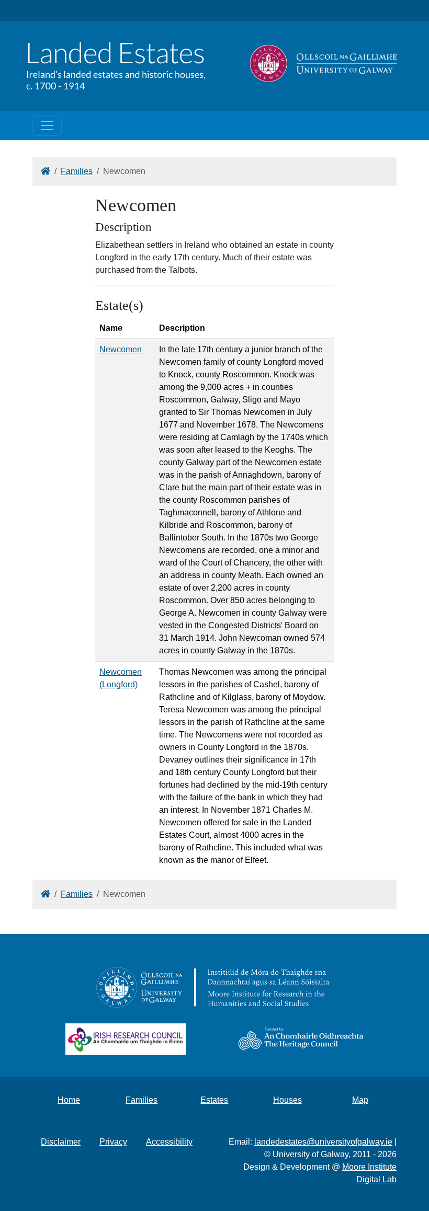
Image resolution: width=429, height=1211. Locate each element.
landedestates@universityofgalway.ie (323, 1141)
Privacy (113, 1141)
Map (360, 1099)
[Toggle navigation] (47, 125)
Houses (287, 1099)
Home (69, 1099)
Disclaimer (61, 1141)
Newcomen (120, 349)
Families (77, 171)
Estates (214, 1099)
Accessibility (169, 1141)
